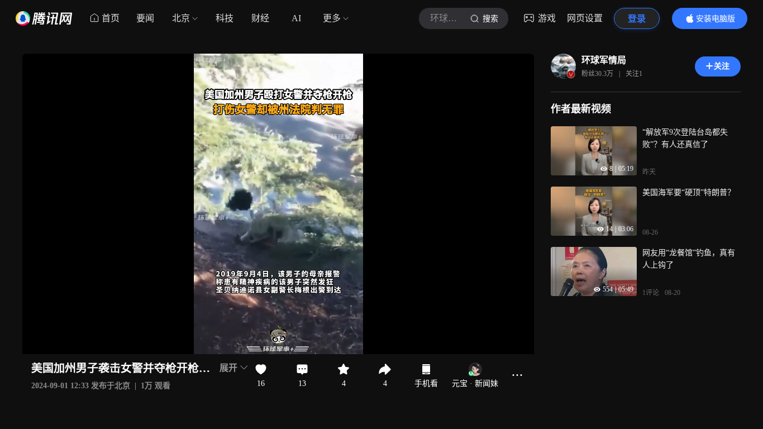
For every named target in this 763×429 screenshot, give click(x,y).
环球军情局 (603, 60)
